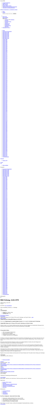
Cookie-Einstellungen (6, 2)
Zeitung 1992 (5, 271)
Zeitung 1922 (5, 201)
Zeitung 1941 (5, 220)
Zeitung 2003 (5, 282)
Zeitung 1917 (5, 196)
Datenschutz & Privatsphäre (7, 385)
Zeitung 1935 (5, 214)
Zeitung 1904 (5, 183)
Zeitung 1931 (5, 210)
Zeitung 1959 (5, 238)
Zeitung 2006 (5, 285)
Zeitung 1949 (5, 228)
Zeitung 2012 (5, 291)
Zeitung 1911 (5, 190)
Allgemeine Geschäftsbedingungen (9, 7)
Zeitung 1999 (5, 278)
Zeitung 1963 (5, 242)
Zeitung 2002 (5, 281)
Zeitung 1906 (5, 185)
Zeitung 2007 (5, 286)
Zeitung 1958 (5, 237)
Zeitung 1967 (5, 246)
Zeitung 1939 (5, 218)
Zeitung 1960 (5, 239)
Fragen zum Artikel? (6, 359)
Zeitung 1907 (5, 186)
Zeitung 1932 (5, 211)
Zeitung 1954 (5, 233)
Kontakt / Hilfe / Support (7, 5)
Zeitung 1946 (5, 225)
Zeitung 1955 (5, 234)
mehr (32, 317)
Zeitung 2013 (5, 292)
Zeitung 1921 (5, 200)
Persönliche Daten (8, 21)
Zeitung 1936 (5, 215)
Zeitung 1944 (5, 223)
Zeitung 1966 (5, 245)
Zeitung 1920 (5, 199)
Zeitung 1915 (5, 194)
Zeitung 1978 (5, 257)
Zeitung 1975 (5, 254)
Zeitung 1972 (5, 251)
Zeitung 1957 (5, 236)
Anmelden (7, 19)
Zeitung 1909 (5, 188)
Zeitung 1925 (5, 204)
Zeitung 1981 (5, 260)
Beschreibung (2, 315)
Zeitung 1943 (5, 222)
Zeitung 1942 (5, 221)
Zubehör (7, 315)
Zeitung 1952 (5, 231)
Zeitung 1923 (5, 202)
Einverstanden (2, 404)
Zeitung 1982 (5, 261)
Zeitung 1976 (5, 255)
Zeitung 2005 (5, 284)
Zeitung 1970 (5, 249)
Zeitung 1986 (5, 265)
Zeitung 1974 (5, 253)
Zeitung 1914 (5, 193)
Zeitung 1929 (5, 208)
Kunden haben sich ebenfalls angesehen (7, 371)
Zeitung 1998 (5, 277)
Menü (4, 11)
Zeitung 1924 (5, 203)
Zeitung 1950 (5, 229)
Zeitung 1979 (5, 258)
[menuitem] (24, 2)
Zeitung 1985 (5, 264)
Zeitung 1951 (5, 230)
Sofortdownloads (8, 25)
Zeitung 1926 (5, 205)
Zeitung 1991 (5, 270)
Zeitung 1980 (5, 259)
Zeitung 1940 (5, 219)
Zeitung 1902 (5, 181)
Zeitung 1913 (5, 192)
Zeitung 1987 (5, 266)
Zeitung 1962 (5, 241)
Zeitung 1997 (5, 276)
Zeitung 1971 (5, 250)
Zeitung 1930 (5, 209)
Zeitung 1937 (5, 216)
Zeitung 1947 (5, 226)
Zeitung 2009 (5, 288)
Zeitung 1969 (5, 248)
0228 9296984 (2, 377)
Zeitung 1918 (5, 197)
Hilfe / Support (5, 4)
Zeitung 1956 (5, 235)
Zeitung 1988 (5, 267)
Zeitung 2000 (5, 279)
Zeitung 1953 (5, 232)
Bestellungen (7, 24)
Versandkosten (5, 393)
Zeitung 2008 (5, 287)
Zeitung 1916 (5, 195)
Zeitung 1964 (5, 243)
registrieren (12, 19)
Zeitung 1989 (5, 268)
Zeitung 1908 (5, 187)
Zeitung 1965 (5, 244)
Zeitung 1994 (5, 273)
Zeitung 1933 (5, 212)
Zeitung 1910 (5, 189)
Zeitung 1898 (5, 178)
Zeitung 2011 (5, 290)
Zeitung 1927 (5, 206)
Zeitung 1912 (5, 191)
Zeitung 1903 (5, 182)
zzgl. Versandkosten (8, 305)
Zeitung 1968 (5, 247)
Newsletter (4, 391)
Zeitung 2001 (5, 280)
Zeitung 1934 (5, 213)
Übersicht (6, 20)
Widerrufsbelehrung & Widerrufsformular (10, 6)
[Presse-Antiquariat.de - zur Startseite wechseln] (8, 9)
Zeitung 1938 (5, 217)
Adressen (6, 22)
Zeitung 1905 (5, 184)
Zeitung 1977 (5, 256)
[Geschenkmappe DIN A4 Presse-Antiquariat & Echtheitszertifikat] (12, 364)
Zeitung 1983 (5, 262)
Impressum (4, 387)
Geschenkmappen (6, 294)
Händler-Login (5, 3)
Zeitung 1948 (5, 227)
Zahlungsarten (7, 23)
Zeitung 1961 (5, 240)
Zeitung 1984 (5, 263)
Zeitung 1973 (5, 252)
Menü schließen (5, 17)
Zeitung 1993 (5, 272)
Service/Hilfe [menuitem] (8, 4)
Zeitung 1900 (5, 179)
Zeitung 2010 (5, 289)
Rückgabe (4, 383)
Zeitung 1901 (5, 180)
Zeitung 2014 (5, 293)
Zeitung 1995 (5, 274)
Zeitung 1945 (5, 224)
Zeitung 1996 (5, 275)
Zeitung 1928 (5, 207)
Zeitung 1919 (5, 198)
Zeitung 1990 (5, 269)
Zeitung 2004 (5, 283)
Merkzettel (7, 26)
